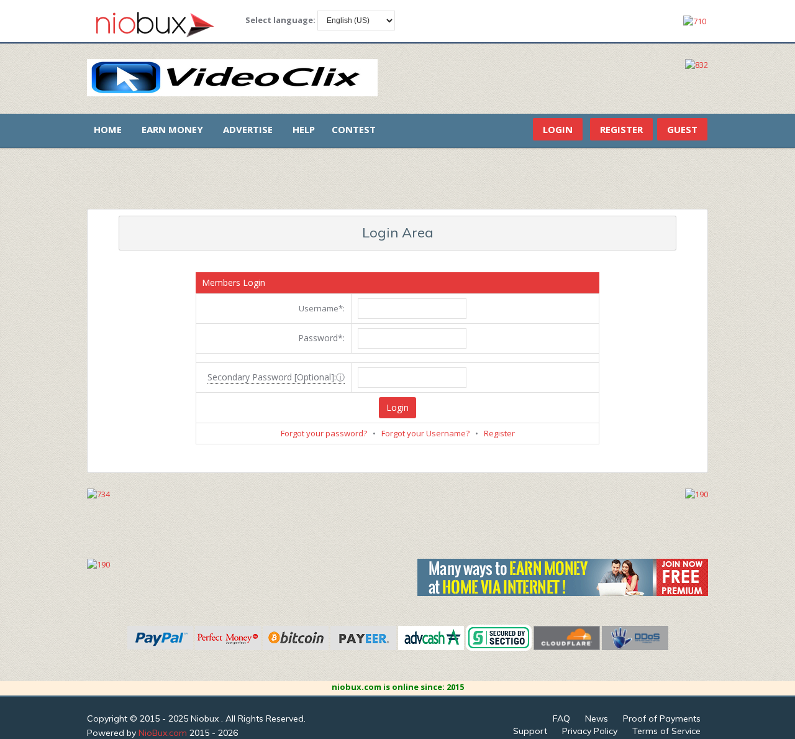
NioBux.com (163, 732)
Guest (682, 129)
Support (530, 731)
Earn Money (172, 129)
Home (108, 129)
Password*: (321, 338)
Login (558, 129)
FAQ (561, 718)
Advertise (248, 129)
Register (621, 129)
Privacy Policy (589, 731)
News (596, 718)
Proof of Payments (662, 718)
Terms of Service (666, 731)
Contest (354, 129)
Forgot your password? (324, 433)
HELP (304, 129)
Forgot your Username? (425, 433)
